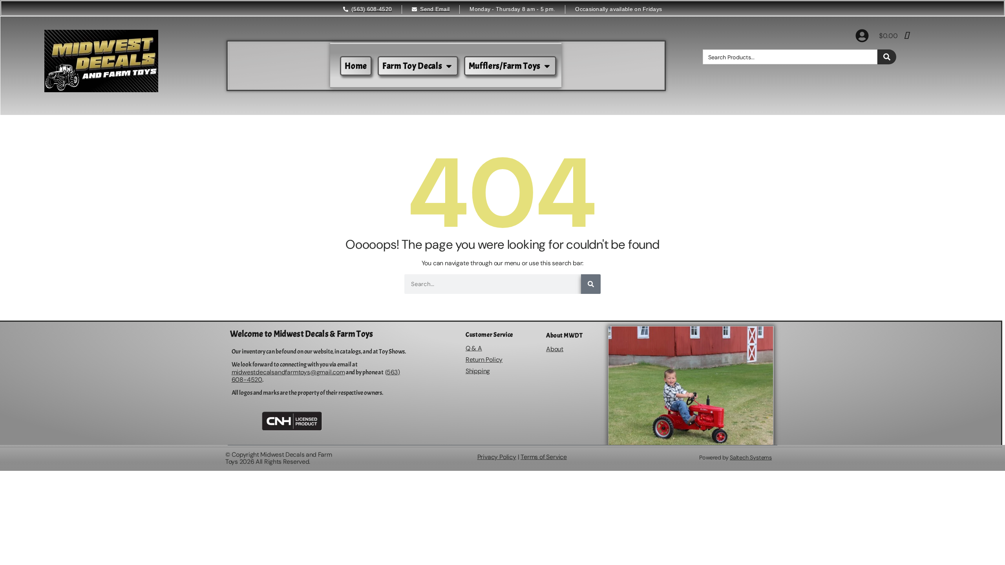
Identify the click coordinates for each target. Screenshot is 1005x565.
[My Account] (862, 35)
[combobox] (790, 56)
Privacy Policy (496, 457)
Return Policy (484, 359)
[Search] (886, 56)
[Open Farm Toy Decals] (448, 66)
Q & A (474, 348)
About (554, 349)
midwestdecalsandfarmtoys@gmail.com (288, 372)
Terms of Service (544, 457)
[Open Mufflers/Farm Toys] (547, 66)
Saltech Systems (751, 457)
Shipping (478, 371)
